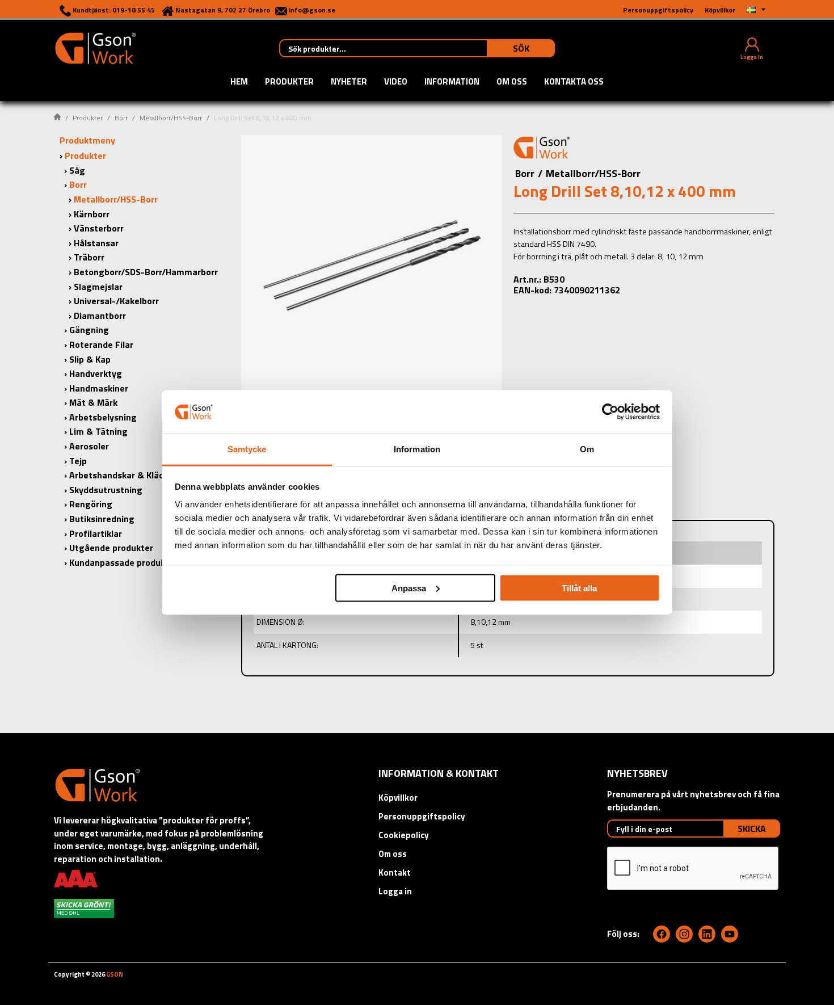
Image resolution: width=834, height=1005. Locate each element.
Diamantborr (100, 315)
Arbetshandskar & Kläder (120, 475)
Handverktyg (95, 373)
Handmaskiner (98, 388)
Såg (77, 170)
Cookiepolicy (403, 835)
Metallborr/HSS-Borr (171, 117)
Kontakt (394, 872)
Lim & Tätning (98, 431)
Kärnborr (91, 214)
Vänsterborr (99, 228)
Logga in (395, 891)
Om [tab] (587, 449)
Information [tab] (417, 449)
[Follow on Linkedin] (707, 934)
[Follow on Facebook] (661, 934)
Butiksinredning (101, 518)
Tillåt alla (579, 587)
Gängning (89, 330)
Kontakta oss (574, 82)
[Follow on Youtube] (729, 934)
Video (395, 82)
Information (451, 82)
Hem (239, 82)
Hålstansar (96, 243)
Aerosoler (89, 446)
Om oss (511, 82)
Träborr (89, 257)
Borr (121, 117)
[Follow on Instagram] (684, 934)
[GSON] (95, 47)
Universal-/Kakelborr (116, 301)
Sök (521, 48)
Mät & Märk (93, 402)
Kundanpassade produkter (123, 562)
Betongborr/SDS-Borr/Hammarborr (146, 272)
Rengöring (90, 504)
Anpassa (408, 587)
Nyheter (349, 82)
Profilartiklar (95, 533)
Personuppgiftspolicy (421, 816)
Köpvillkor (398, 797)
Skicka (752, 828)
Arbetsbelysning (103, 417)
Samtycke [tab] (247, 449)
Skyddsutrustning (105, 490)
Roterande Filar (101, 344)
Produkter (289, 82)
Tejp (78, 461)
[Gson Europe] (541, 149)
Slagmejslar (98, 286)
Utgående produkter (111, 547)
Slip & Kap (90, 359)
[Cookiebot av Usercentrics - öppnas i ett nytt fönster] (610, 411)
